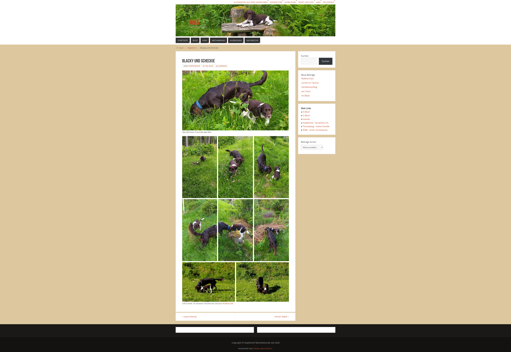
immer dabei (282, 316)
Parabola (257, 348)
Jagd (318, 2)
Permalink (228, 303)
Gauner (306, 119)
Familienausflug (309, 87)
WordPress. (268, 348)
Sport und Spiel (306, 2)
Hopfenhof (194, 66)
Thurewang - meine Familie (316, 126)
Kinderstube (276, 2)
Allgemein (191, 48)
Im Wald (305, 95)
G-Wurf (306, 115)
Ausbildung (290, 2)
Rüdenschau (307, 78)
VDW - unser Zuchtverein (315, 130)
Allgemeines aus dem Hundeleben (251, 2)
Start (181, 48)
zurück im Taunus (310, 82)
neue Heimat (189, 316)
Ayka (194, 22)
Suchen (304, 55)
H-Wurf (306, 111)
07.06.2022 (208, 66)
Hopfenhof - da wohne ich (315, 122)
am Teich (305, 91)
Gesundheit (328, 2)
